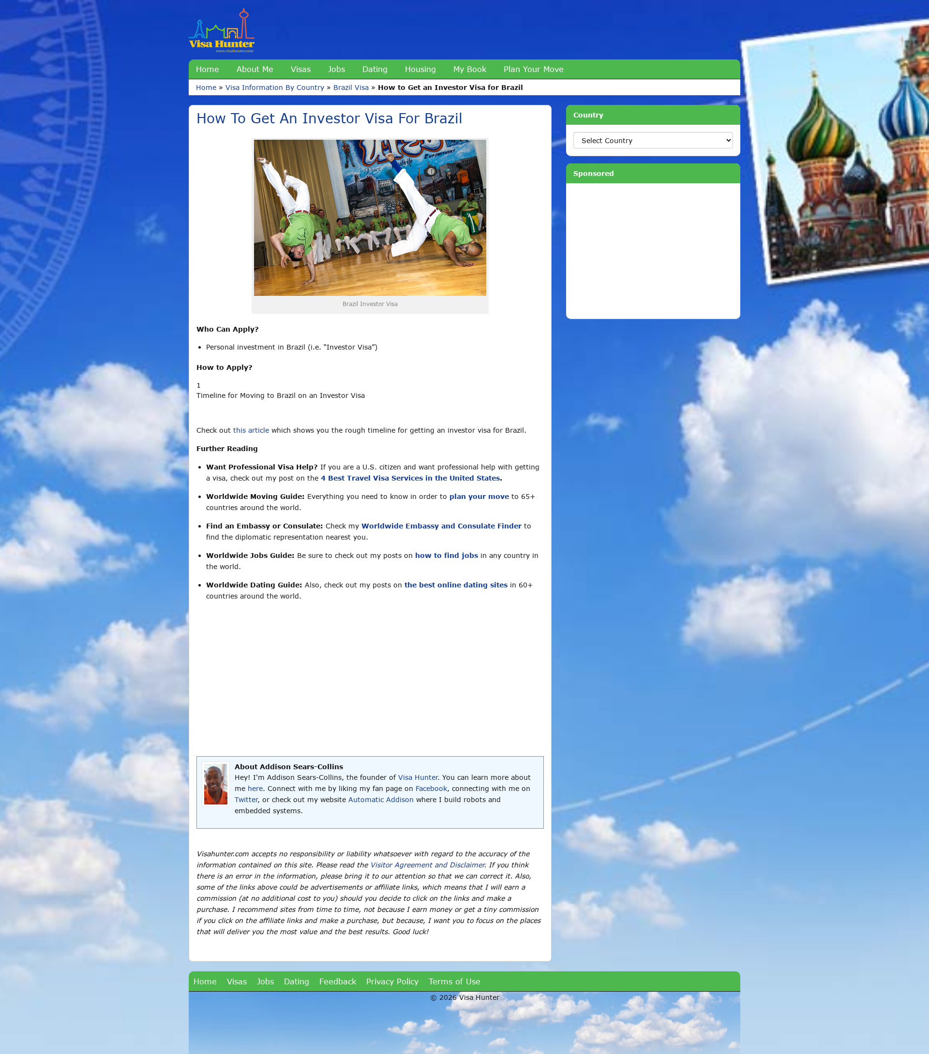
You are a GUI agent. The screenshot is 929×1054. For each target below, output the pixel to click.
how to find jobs (446, 555)
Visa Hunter (417, 777)
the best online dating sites (456, 585)
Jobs (336, 68)
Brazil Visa (351, 87)
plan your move (479, 496)
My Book (469, 68)
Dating (375, 68)
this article (251, 430)
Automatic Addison (381, 799)
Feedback (337, 981)
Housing (420, 68)
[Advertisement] (370, 679)
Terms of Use (454, 981)
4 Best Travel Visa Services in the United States (410, 478)
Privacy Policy (392, 981)
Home (207, 68)
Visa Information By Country (274, 87)
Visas (301, 68)
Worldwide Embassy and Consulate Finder (441, 526)
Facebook (431, 788)
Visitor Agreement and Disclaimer (427, 865)
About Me (255, 68)
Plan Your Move (534, 68)
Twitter (246, 799)
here (255, 788)
